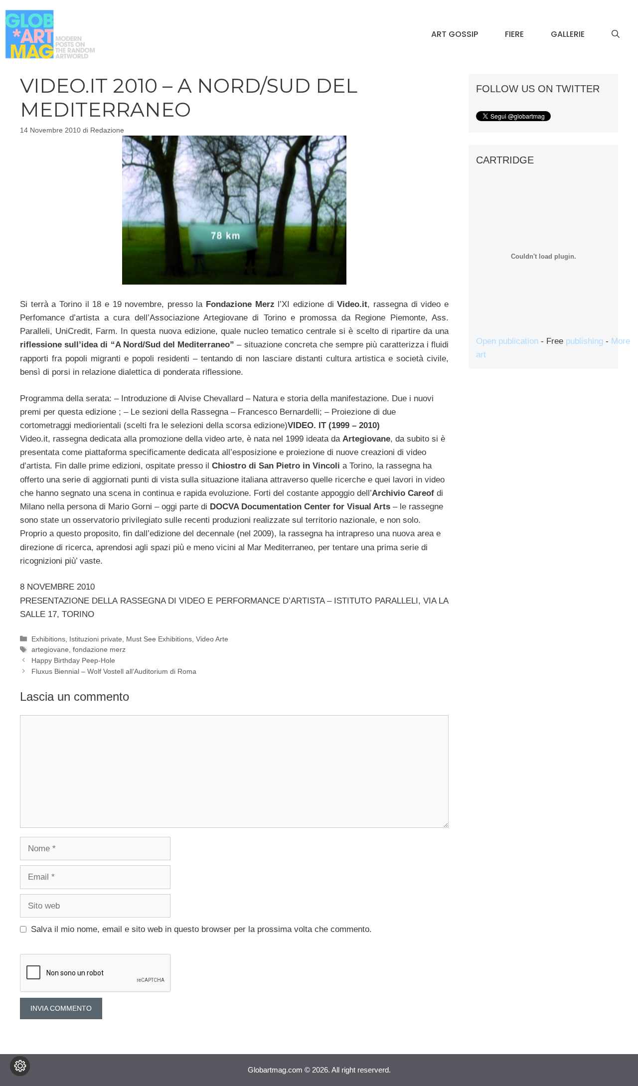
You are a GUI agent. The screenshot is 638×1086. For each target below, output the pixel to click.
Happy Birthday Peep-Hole (73, 660)
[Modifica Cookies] (20, 1066)
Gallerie (568, 34)
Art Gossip (454, 34)
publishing (584, 341)
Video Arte (212, 639)
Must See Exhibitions (159, 639)
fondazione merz (99, 649)
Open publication (507, 341)
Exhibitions (48, 639)
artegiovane (50, 649)
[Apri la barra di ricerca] (615, 34)
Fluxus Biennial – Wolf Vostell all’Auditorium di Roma (113, 671)
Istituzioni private (95, 639)
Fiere (514, 34)
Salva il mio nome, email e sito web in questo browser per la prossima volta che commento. (201, 929)
